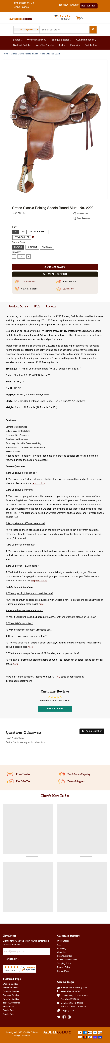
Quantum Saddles (11, 992)
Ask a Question (93, 731)
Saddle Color (18, 242)
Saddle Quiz (8, 1014)
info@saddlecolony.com (74, 987)
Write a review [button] (55, 708)
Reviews (51, 306)
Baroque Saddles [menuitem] (60, 40)
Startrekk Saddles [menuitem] (22, 45)
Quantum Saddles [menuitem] (85, 40)
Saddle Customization (67, 960)
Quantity (16, 252)
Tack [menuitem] (61, 45)
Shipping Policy (64, 964)
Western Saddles (10, 984)
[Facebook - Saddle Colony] (64, 1017)
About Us (61, 952)
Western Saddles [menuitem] (36, 40)
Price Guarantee (64, 956)
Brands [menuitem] (16, 40)
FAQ (37, 306)
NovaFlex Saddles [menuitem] (45, 45)
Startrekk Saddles (11, 995)
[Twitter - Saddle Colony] (59, 1017)
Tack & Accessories (11, 1003)
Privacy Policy (63, 971)
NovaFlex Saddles (11, 999)
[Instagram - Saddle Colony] (69, 1017)
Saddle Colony (30, 1032)
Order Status (63, 941)
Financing (61, 949)
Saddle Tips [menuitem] (91, 45)
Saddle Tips (8, 1010)
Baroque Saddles (10, 988)
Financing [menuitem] (75, 45)
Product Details (19, 306)
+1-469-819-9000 (71, 991)
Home (5, 54)
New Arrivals (8, 1007)
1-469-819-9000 (20, 7)
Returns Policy (63, 967)
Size (14, 227)
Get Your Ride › (89, 6)
